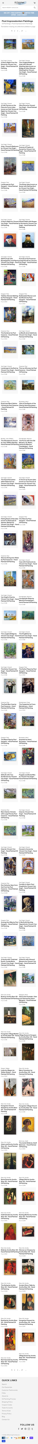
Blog (3, 1416)
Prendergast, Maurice (25, 438)
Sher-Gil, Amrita (5, 995)
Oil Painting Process (9, 1399)
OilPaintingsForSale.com (13, 1435)
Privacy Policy (6, 1414)
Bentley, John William (7, 438)
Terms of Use (6, 1411)
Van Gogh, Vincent (6, 60)
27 (22, 31)
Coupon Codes (7, 1405)
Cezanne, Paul (5, 331)
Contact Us (6, 1419)
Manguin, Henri (23, 995)
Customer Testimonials (10, 1390)
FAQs (4, 1393)
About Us (5, 1396)
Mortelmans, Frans (24, 702)
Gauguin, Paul (5, 182)
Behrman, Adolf (23, 1141)
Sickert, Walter (5, 1068)
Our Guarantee (7, 1387)
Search (4, 1384)
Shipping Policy (7, 1402)
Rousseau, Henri (23, 401)
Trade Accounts (7, 1408)
